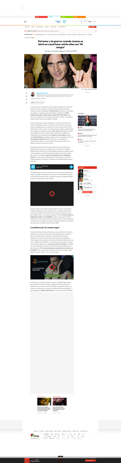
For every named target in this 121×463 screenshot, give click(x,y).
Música (32, 26)
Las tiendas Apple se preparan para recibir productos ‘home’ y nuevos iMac (87, 135)
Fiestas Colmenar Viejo (52, 34)
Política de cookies (57, 431)
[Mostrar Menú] (26, 22)
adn (78, 434)
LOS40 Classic (27, 37)
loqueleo (74, 437)
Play (60, 460)
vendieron (54, 284)
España (89, 21)
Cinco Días (63, 436)
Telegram (26, 103)
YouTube (58, 418)
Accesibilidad (41, 431)
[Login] (95, 21)
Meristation (80, 437)
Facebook (26, 93)
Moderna (51, 437)
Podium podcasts (57, 437)
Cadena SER (70, 434)
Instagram (53, 418)
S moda (68, 437)
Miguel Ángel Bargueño (42, 93)
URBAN (75, 17)
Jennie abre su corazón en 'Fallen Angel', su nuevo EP (87, 141)
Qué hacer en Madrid (71, 34)
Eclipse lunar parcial (81, 34)
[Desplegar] (60, 456)
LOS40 (37, 17)
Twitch (66, 418)
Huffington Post (48, 436)
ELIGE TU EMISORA (90, 460)
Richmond (45, 437)
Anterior (53, 460)
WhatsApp (26, 99)
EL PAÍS (38, 174)
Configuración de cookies (66, 431)
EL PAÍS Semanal (72, 436)
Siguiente (67, 460)
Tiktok (55, 418)
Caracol (83, 434)
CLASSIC (50, 17)
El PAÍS (46, 434)
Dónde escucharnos (83, 431)
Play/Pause (52, 193)
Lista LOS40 (27, 26)
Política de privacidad (49, 431)
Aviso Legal (36, 431)
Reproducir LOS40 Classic (71, 167)
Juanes (44, 109)
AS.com (74, 434)
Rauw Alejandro (62, 34)
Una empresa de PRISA (34, 435)
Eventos (47, 26)
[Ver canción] (81, 171)
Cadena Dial (68, 436)
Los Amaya (89, 34)
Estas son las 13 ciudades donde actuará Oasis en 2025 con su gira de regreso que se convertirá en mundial (43, 408)
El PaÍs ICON (63, 437)
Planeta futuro (77, 436)
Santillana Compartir (65, 434)
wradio (58, 436)
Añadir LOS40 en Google (38, 102)
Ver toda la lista (86, 192)
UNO (54, 436)
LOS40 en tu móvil (75, 431)
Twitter (26, 96)
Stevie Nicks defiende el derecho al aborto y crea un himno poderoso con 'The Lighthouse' (59, 408)
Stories (68, 418)
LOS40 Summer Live (62, 26)
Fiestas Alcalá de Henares (40, 34)
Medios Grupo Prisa (34, 438)
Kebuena (81, 436)
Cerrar (95, 31)
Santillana (58, 434)
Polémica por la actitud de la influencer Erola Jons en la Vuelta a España (86, 130)
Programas (40, 26)
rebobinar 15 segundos (56, 460)
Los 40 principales (52, 434)
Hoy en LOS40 (53, 26)
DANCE (63, 17)
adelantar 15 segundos (64, 460)
